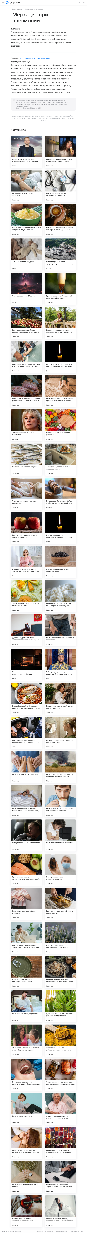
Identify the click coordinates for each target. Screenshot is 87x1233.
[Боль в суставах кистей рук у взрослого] (26, 904)
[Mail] (7, 2)
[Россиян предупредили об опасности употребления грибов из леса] (60, 972)
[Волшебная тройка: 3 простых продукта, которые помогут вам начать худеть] (26, 699)
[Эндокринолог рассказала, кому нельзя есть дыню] (26, 596)
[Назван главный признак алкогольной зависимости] (26, 1211)
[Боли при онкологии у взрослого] (60, 835)
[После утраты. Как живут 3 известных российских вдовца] (26, 152)
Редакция (40, 1231)
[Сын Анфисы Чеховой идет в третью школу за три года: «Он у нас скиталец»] (26, 562)
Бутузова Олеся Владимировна (35, 58)
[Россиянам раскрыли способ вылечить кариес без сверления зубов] (26, 1075)
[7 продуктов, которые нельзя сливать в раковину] (60, 460)
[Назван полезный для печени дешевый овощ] (60, 425)
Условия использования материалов (56, 1231)
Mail (3, 1231)
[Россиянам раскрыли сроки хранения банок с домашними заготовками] (60, 1143)
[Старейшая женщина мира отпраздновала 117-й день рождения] (60, 1109)
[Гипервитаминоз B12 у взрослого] (26, 835)
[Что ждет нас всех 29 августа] (26, 289)
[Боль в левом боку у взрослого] (26, 1006)
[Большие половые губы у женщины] (26, 186)
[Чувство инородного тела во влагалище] (26, 494)
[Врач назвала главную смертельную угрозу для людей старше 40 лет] (26, 870)
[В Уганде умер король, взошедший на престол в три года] (60, 665)
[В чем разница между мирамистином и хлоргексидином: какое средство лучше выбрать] (60, 870)
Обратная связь (74, 1231)
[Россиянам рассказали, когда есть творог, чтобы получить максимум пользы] (60, 596)
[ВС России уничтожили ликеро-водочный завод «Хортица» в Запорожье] (60, 767)
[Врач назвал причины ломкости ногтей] (26, 1177)
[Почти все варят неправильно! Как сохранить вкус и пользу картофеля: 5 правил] (26, 220)
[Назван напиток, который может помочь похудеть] (60, 699)
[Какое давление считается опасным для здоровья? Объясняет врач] (60, 186)
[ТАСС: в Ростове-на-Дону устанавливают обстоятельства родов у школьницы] (26, 254)
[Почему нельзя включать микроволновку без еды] (26, 665)
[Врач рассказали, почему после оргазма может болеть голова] (60, 391)
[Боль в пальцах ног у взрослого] (26, 767)
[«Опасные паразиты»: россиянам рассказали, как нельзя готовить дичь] (26, 391)
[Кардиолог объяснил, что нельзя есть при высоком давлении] (60, 220)
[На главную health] (14, 2)
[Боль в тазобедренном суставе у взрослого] (60, 630)
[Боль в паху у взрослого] (26, 1109)
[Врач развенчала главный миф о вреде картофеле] (60, 904)
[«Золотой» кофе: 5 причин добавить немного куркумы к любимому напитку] (60, 1041)
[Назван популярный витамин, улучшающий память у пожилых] (60, 323)
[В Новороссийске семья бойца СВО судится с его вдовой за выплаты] (60, 494)
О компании (10, 1231)
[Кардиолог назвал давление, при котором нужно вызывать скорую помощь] (26, 357)
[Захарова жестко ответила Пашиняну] (26, 425)
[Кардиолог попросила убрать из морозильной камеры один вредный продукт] (60, 152)
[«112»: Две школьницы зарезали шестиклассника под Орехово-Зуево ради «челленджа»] (60, 357)
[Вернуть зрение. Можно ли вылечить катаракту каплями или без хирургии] (26, 1143)
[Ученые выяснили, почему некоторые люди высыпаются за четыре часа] (60, 1211)
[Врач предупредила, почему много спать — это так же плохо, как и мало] (26, 801)
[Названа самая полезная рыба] (26, 460)
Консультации (17, 9)
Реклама (18, 1231)
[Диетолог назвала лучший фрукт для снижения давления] (60, 1006)
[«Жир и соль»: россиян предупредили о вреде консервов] (26, 972)
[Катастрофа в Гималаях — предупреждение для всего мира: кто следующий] (60, 254)
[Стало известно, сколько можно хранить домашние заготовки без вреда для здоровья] (60, 1075)
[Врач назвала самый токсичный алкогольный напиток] (60, 289)
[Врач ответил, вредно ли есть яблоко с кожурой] (26, 528)
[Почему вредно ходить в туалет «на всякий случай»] (60, 733)
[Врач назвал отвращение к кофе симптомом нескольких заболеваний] (60, 801)
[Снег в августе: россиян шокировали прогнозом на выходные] (60, 938)
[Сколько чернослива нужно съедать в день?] (60, 562)
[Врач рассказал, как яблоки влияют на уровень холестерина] (26, 323)
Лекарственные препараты (34, 9)
